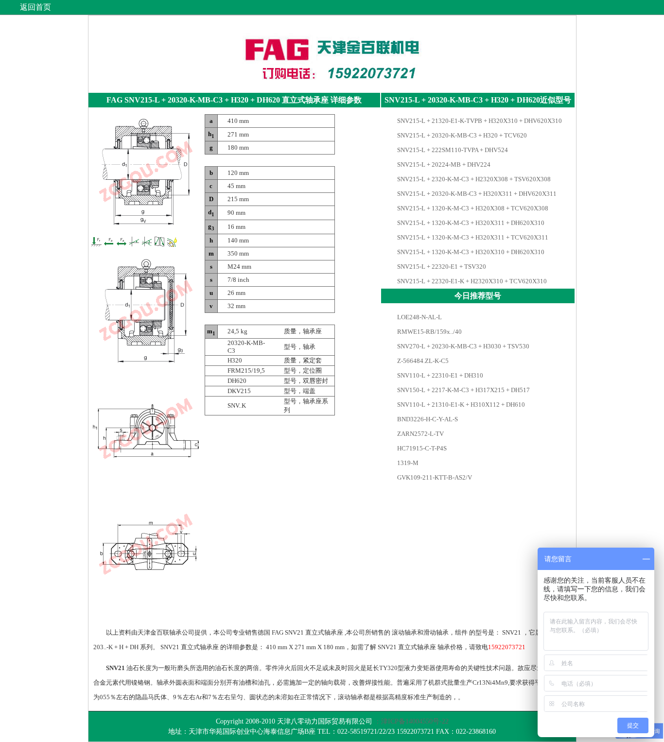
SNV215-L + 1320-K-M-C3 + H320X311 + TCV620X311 (472, 237)
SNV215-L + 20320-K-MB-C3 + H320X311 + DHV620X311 (476, 193)
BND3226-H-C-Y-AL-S (427, 419)
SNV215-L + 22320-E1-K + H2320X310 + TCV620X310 (471, 281)
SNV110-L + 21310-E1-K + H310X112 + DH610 (460, 404)
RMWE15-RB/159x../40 (429, 331)
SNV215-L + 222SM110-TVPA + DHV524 (452, 150)
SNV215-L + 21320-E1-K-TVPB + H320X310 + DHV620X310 (479, 120)
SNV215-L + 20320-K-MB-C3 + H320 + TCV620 (461, 135)
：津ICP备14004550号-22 (411, 721)
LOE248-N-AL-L (419, 317)
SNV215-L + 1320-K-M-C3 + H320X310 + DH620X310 (470, 252)
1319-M (407, 462)
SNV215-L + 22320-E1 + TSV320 (441, 266)
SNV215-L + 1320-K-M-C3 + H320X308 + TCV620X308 (472, 208)
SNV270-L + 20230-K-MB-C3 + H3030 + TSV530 (462, 346)
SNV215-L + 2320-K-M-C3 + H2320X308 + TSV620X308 (473, 179)
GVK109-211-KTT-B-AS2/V (434, 477)
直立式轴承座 (305, 100)
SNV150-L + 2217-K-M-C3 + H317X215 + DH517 (463, 390)
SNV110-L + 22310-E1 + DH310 (439, 375)
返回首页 (35, 7)
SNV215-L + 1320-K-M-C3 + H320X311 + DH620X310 (470, 222)
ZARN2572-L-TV (420, 433)
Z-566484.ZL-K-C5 (422, 360)
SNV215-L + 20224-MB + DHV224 (443, 164)
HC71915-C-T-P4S (421, 448)
